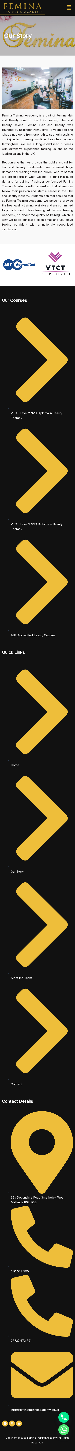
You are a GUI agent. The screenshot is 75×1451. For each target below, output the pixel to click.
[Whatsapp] (63, 1429)
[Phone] (63, 1417)
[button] (69, 8)
